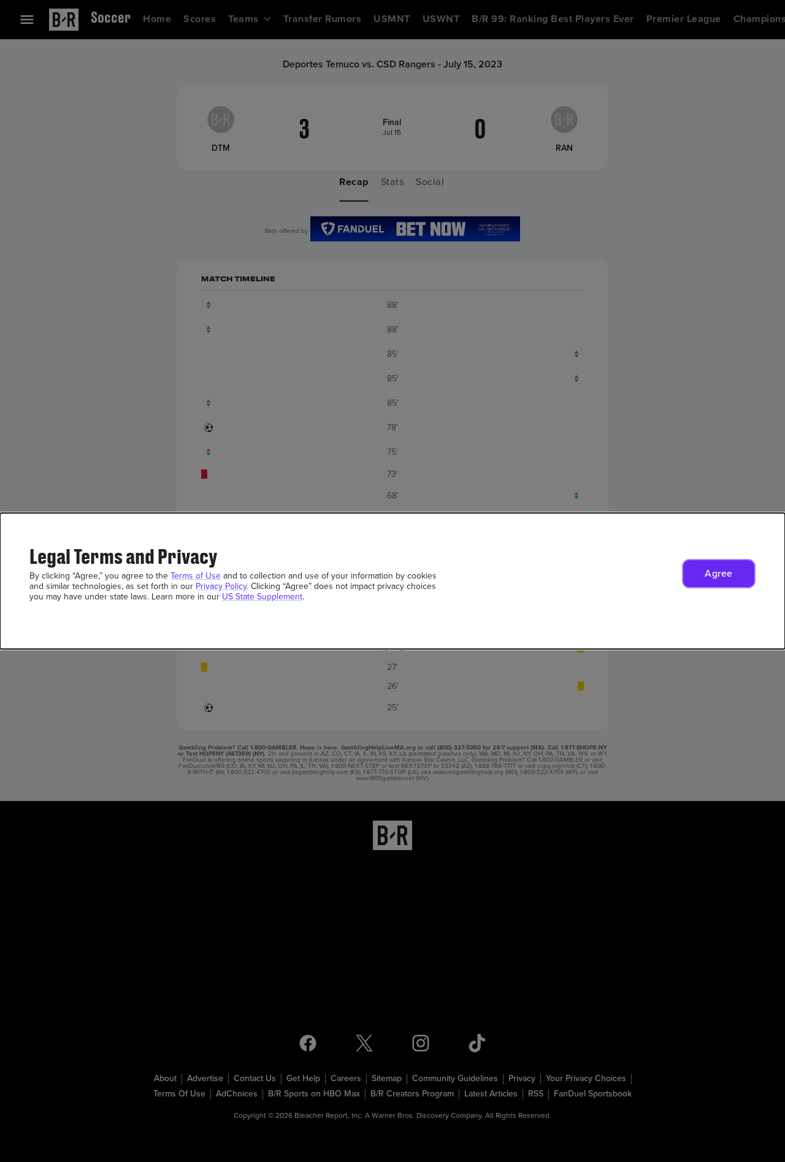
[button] (719, 573)
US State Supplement (262, 596)
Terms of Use (195, 576)
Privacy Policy (221, 586)
